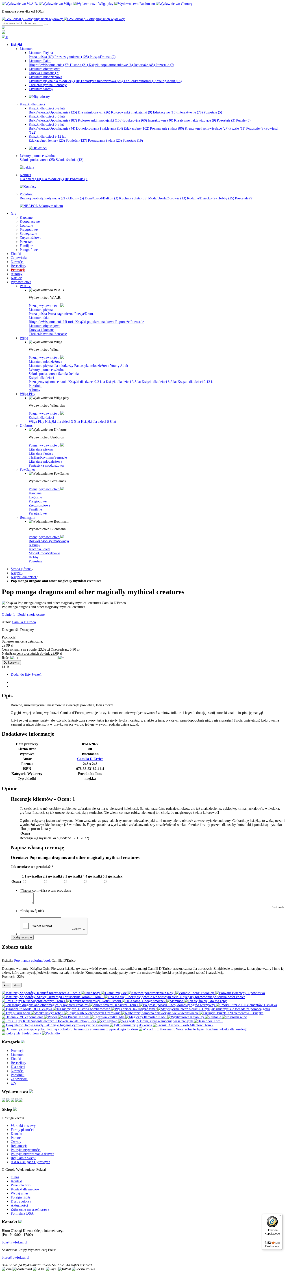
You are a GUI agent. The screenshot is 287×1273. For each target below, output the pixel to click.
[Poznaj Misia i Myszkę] (38, 148)
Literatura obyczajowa (44, 326)
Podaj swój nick (32, 911)
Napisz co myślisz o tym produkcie (45, 890)
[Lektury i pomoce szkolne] (27, 167)
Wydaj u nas (19, 1193)
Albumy (75, 198)
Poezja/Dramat (102, 57)
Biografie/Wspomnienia (49, 65)
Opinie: (8, 614)
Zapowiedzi (19, 1079)
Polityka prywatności (26, 1150)
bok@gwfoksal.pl (14, 1242)
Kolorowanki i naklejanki (131, 112)
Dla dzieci (30, 179)
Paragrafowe (38, 513)
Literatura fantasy (41, 453)
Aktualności (19, 1205)
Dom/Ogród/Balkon (101, 198)
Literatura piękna (41, 310)
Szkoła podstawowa (37, 160)
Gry (13, 1083)
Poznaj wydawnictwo (44, 306)
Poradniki (35, 386)
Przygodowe (38, 501)
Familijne (35, 509)
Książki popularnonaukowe (111, 65)
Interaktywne (190, 112)
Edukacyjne (164, 112)
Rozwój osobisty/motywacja (43, 198)
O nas (15, 1177)
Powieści (76, 140)
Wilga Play (37, 421)
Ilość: (5, 658)
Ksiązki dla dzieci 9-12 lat (196, 382)
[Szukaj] (46, 24)
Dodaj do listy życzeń (26, 674)
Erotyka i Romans (44, 73)
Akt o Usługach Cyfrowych (30, 1162)
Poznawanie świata (167, 128)
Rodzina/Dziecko (202, 198)
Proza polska (41, 57)
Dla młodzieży (55, 179)
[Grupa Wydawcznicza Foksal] (63, 19)
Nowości (17, 1071)
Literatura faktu (39, 318)
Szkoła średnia (69, 160)
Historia (79, 65)
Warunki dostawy (23, 1126)
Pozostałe (165, 65)
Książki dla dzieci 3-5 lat (124, 382)
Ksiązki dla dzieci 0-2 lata (87, 382)
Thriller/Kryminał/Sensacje (48, 334)
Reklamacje (19, 1146)
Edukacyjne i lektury (47, 140)
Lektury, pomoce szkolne (46, 370)
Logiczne (35, 497)
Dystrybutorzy (21, 1201)
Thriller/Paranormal (140, 81)
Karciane (35, 493)
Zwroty (16, 1142)
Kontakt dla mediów (25, 1189)
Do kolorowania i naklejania (99, 128)
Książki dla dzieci (41, 378)
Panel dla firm (20, 1185)
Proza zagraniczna (71, 57)
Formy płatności (22, 1130)
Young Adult (169, 81)
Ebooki (16, 1059)
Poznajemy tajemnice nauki (48, 382)
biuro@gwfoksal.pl (15, 1257)
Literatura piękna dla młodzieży (54, 81)
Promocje (17, 1051)
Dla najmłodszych (94, 112)
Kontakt (16, 1134)
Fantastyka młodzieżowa (102, 81)
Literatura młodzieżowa (45, 361)
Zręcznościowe (39, 505)
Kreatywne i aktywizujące (195, 120)
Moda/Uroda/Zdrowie (167, 198)
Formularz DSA (22, 1213)
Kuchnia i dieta (133, 198)
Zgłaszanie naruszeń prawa (30, 1209)
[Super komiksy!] (28, 186)
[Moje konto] (3, 28)
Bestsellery (18, 1063)
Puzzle (243, 120)
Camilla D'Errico (24, 622)
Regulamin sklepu (23, 1158)
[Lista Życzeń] (3, 32)
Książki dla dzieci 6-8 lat (160, 382)
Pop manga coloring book (33, 960)
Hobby (225, 198)
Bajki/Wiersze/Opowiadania (53, 112)
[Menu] (280, 1216)
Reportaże (144, 65)
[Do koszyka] (3, 982)
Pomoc (16, 1138)
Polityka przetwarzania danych (32, 1154)
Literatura (17, 1055)
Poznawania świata (105, 140)
